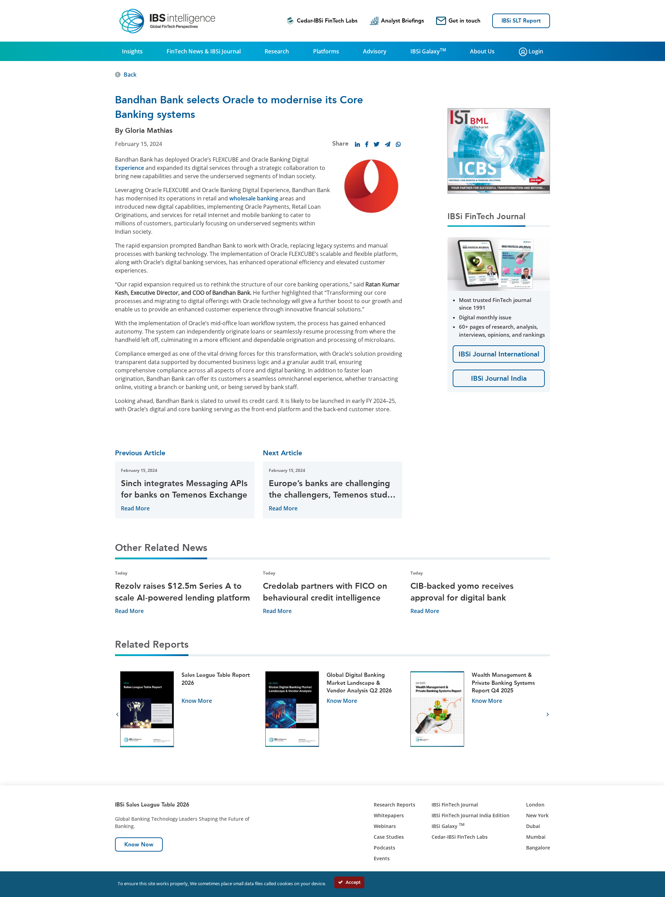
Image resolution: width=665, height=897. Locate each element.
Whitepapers (389, 815)
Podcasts (384, 847)
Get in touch (464, 20)
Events (382, 858)
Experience (129, 168)
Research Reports (394, 804)
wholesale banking (253, 198)
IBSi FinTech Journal (455, 804)
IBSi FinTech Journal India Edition (470, 815)
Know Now (138, 844)
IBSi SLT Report (521, 20)
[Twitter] (376, 144)
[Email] (387, 144)
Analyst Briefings (402, 20)
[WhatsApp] (398, 144)
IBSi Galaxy (428, 51)
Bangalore (538, 847)
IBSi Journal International (499, 354)
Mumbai (536, 837)
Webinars (385, 826)
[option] (187, 715)
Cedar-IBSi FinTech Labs (327, 20)
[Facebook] (367, 144)
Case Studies (389, 837)
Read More (135, 508)
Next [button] (548, 714)
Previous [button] (117, 714)
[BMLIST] (499, 150)
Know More (196, 701)
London (535, 804)
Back (130, 74)
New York (537, 815)
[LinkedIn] (357, 144)
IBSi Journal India (499, 378)
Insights (132, 51)
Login (535, 51)
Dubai (533, 826)
